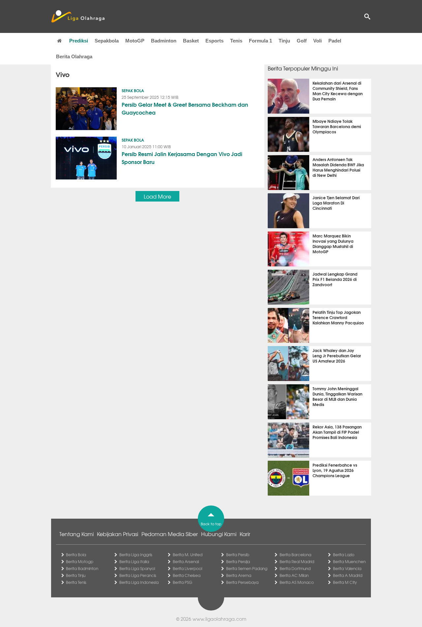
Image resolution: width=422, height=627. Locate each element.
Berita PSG (182, 582)
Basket (191, 40)
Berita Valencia (347, 568)
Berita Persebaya (242, 582)
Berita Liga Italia (134, 561)
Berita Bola (76, 555)
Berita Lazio (343, 555)
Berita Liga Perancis (137, 575)
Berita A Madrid (347, 575)
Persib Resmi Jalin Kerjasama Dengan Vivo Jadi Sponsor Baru (182, 158)
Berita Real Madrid (297, 561)
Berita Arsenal (186, 561)
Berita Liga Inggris (135, 555)
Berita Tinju (75, 575)
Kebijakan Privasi (117, 534)
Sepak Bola (133, 90)
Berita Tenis (76, 582)
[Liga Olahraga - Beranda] (78, 16)
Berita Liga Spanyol (137, 568)
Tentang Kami (76, 534)
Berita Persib (237, 555)
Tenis (236, 40)
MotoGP (134, 40)
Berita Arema (238, 575)
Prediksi (78, 40)
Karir (245, 534)
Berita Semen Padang (246, 568)
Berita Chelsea (186, 575)
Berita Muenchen (349, 561)
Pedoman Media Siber (169, 534)
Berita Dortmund (295, 568)
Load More (157, 196)
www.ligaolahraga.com (219, 618)
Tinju (284, 40)
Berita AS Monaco (297, 582)
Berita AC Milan (294, 575)
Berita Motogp (79, 561)
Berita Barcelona (295, 555)
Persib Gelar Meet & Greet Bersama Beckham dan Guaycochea (185, 108)
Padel (334, 40)
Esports (214, 40)
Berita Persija (238, 561)
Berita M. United (187, 555)
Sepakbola (107, 40)
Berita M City (345, 582)
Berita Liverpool (187, 568)
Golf (302, 40)
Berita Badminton (82, 568)
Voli (317, 40)
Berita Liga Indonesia (139, 582)
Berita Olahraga (74, 56)
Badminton (163, 40)
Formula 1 (260, 40)
